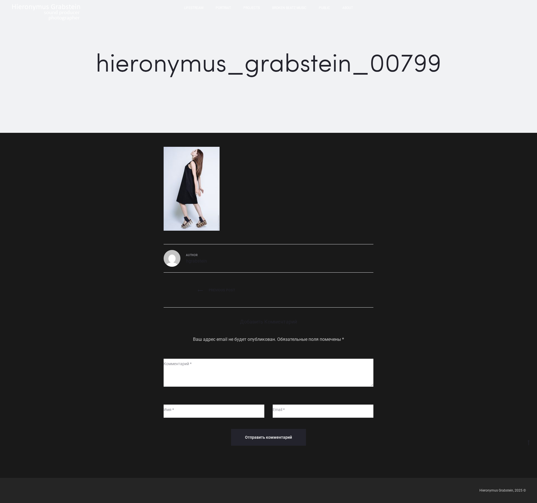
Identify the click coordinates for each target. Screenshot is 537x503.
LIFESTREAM (193, 8)
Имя (169, 409)
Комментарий (178, 364)
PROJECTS (251, 8)
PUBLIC (324, 8)
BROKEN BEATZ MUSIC (289, 8)
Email (279, 409)
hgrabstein (196, 261)
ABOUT (347, 8)
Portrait (223, 8)
